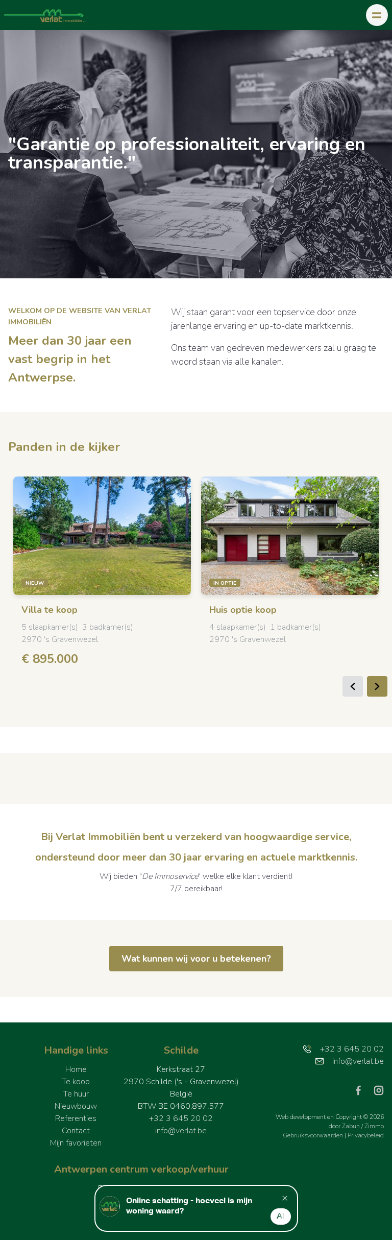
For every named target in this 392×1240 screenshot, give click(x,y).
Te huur (76, 1094)
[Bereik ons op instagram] (379, 1089)
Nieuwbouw (76, 1106)
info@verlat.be (181, 1130)
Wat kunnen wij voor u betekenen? (196, 958)
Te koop (76, 1081)
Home (76, 1069)
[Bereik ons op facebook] (362, 1089)
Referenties (75, 1118)
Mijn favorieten (76, 1143)
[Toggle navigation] (377, 15)
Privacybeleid (366, 1135)
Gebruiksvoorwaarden (314, 1135)
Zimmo (374, 1126)
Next (377, 686)
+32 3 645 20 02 (181, 1118)
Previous (352, 686)
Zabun (351, 1126)
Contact (76, 1130)
